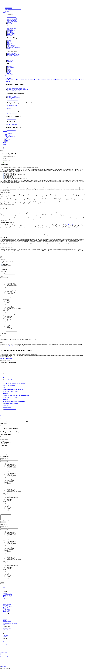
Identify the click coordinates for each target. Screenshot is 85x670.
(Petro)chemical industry (11, 20)
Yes (34, 339)
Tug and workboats (10, 74)
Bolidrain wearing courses (12, 106)
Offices (8, 42)
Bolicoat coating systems (12, 113)
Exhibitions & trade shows (10, 136)
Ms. (7, 271)
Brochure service (3, 652)
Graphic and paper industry (12, 21)
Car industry (9, 22)
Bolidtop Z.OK (10, 108)
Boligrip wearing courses (12, 105)
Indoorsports (9, 61)
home (4, 2)
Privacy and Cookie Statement (10, 345)
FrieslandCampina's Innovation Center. (72, 224)
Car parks (9, 44)
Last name (2, 273)
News (8, 133)
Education (9, 41)
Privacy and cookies (4, 660)
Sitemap (1, 657)
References (5, 131)
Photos (6, 141)
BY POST (2, 358)
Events (6, 137)
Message (2, 335)
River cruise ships (10, 67)
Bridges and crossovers (11, 53)
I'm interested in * (4, 277)
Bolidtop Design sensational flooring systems (16, 88)
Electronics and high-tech (12, 19)
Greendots (7, 11)
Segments (4, 12)
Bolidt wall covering (11, 130)
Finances (6, 6)
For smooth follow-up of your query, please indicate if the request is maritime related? (16, 339)
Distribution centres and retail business (14, 47)
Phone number (3, 331)
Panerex (52, 198)
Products (4, 75)
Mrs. (5, 271)
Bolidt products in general (6, 265)
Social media (7, 139)
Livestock (9, 71)
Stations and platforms (11, 45)
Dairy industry (10, 32)
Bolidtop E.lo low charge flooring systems (15, 90)
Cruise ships (9, 66)
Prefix (1, 275)
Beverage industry (10, 35)
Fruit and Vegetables (11, 33)
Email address (3, 333)
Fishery (8, 72)
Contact (4, 142)
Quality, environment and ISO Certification (13, 9)
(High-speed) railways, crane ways (13, 54)
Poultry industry (10, 29)
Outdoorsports (10, 60)
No (36, 339)
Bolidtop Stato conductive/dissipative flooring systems (17, 89)
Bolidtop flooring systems (12, 86)
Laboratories (9, 43)
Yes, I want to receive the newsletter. (8, 336)
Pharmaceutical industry (11, 17)
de (3, 148)
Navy (8, 68)
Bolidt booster (7, 135)
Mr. (2, 271)
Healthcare (9, 40)
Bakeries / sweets (10, 31)
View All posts (3, 415)
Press (6, 138)
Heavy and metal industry (12, 18)
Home (4, 587)
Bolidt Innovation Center (9, 10)
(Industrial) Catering (11, 34)
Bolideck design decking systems (13, 97)
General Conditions (4, 658)
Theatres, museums (10, 46)
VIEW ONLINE (9, 358)
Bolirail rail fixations (11, 119)
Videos (6, 140)
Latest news (7, 134)
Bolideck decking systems (12, 96)
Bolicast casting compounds (12, 100)
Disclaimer (2, 659)
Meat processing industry (12, 28)
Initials (1, 276)
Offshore (9, 73)
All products (44, 79)
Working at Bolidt (8, 8)
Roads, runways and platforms (13, 55)
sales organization (8, 7)
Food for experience (5, 264)
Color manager (3, 653)
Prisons (8, 48)
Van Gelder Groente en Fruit (44, 210)
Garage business (10, 23)
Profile (6, 4)
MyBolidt (4, 144)
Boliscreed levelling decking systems (14, 98)
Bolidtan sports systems (12, 124)
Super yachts (9, 70)
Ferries (8, 69)
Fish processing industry (11, 30)
